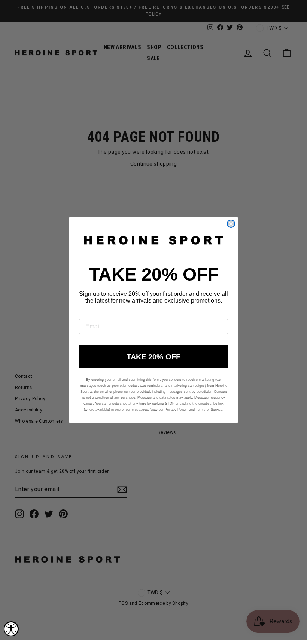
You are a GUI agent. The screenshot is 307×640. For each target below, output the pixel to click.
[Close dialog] (231, 223)
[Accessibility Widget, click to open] (11, 628)
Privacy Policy (176, 409)
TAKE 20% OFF (153, 357)
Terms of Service (209, 409)
